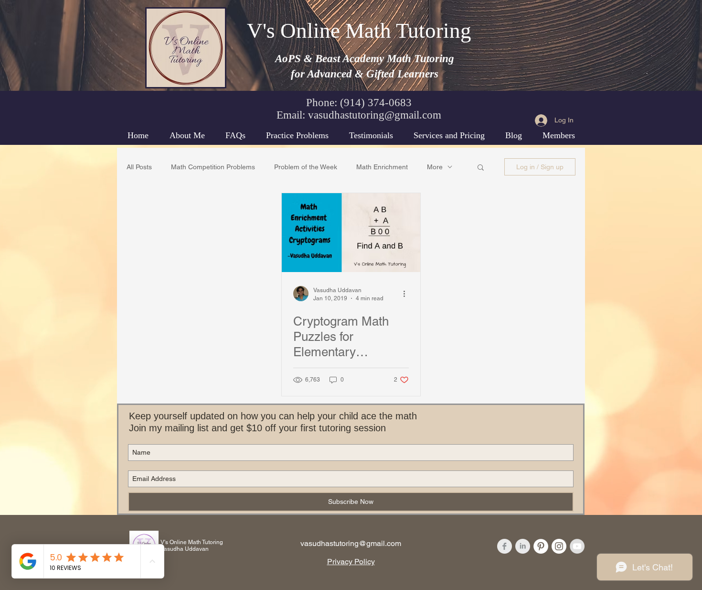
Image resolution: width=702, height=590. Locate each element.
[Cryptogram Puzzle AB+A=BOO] (351, 232)
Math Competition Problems (213, 167)
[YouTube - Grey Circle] (577, 546)
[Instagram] (559, 546)
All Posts (139, 167)
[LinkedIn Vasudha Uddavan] (522, 546)
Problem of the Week (305, 167)
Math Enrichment (382, 167)
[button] (480, 168)
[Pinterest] (540, 546)
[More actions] (407, 293)
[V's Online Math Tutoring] (504, 546)
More (435, 167)
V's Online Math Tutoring (359, 31)
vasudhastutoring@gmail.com (374, 115)
